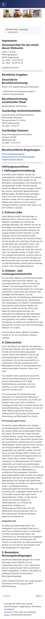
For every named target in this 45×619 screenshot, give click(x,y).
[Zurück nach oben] (41, 614)
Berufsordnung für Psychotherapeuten (18, 156)
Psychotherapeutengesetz (13, 154)
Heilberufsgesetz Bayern (12, 159)
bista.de (23, 583)
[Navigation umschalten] (3, 4)
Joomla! (7, 612)
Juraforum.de (35, 581)
